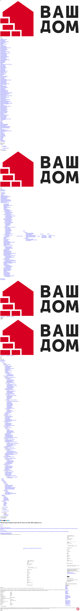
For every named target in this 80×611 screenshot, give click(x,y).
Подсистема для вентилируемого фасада (12, 443)
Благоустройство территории (9, 471)
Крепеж (67, 531)
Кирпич (8, 429)
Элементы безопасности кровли (11, 384)
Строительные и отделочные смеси (10, 448)
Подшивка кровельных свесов (26, 531)
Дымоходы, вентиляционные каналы (10, 458)
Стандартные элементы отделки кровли (12, 401)
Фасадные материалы (8, 427)
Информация (67, 593)
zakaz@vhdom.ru (2, 141)
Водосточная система (10, 379)
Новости (66, 591)
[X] (4, 520)
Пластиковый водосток (3, 533)
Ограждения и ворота (8, 465)
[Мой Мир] (3, 520)
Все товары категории (70, 572)
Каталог (66, 586)
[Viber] (5, 520)
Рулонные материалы (10, 374)
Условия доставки (67, 596)
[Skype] (7, 520)
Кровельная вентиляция (19, 531)
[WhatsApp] (6, 520)
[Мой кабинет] (0, 356)
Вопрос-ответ (67, 602)
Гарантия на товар (67, 597)
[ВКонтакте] (0, 520)
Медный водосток (9, 533)
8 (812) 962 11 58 (3, 140)
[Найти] (1, 37)
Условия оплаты (67, 600)
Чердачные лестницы (60, 531)
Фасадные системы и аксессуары (10, 439)
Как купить (5, 497)
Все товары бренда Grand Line (71, 573)
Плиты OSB (64, 531)
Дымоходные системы (10, 460)
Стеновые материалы (28, 528)
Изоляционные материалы (9, 416)
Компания (5, 502)
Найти (1, 610)
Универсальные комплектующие (11, 395)
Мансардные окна (9, 410)
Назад (5, 363)
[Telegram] (9, 520)
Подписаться (67, 585)
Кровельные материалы (8, 366)
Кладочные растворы (10, 450)
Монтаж (6, 484)
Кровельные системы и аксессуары (10, 377)
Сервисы (5, 482)
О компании (67, 590)
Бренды (66, 588)
